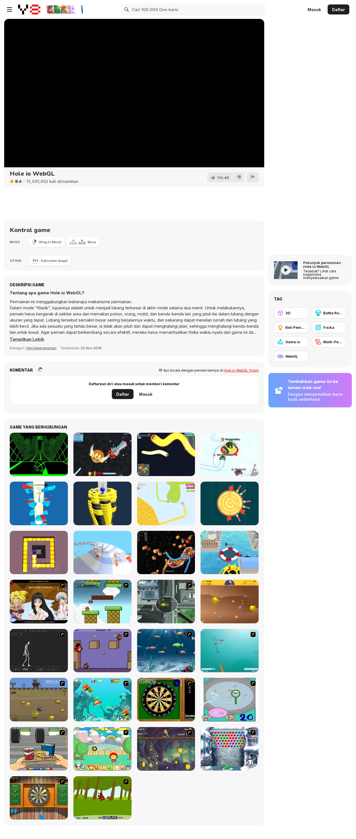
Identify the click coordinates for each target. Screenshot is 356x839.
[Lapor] (252, 177)
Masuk (314, 9)
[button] (27, 339)
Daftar (338, 9)
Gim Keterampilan (41, 348)
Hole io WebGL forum (241, 370)
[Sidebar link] (9, 9)
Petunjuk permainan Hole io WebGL (322, 264)
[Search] (127, 9)
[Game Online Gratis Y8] (29, 9)
